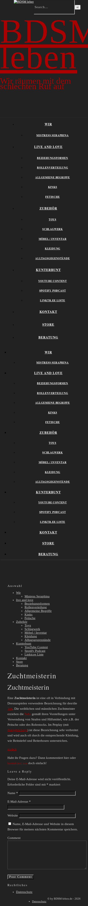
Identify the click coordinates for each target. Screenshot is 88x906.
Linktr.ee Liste (52, 300)
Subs (28, 714)
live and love (48, 146)
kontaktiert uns (17, 763)
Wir (48, 124)
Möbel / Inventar (53, 239)
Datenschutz (24, 892)
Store (48, 324)
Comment (14, 838)
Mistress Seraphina (52, 135)
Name (12, 793)
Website (12, 815)
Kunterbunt (48, 269)
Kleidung (52, 248)
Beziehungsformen (52, 158)
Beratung (48, 337)
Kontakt (48, 311)
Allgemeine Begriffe (52, 177)
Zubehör (48, 208)
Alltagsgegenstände (52, 258)
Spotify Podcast (52, 290)
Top (10, 708)
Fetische (52, 197)
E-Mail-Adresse (19, 801)
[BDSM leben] (24, 1)
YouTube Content (52, 281)
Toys (52, 219)
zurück (12, 749)
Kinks (52, 187)
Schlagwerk (52, 229)
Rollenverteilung (52, 167)
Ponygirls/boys (17, 730)
